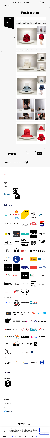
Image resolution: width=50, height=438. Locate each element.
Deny (44, 433)
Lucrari (7, 22)
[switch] (20, 436)
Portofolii (21, 2)
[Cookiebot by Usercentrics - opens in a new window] (4, 436)
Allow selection (44, 431)
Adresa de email (27, 153)
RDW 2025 (14, 2)
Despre (28, 2)
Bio (6, 20)
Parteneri (25, 2)
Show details (35, 436)
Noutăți (18, 2)
